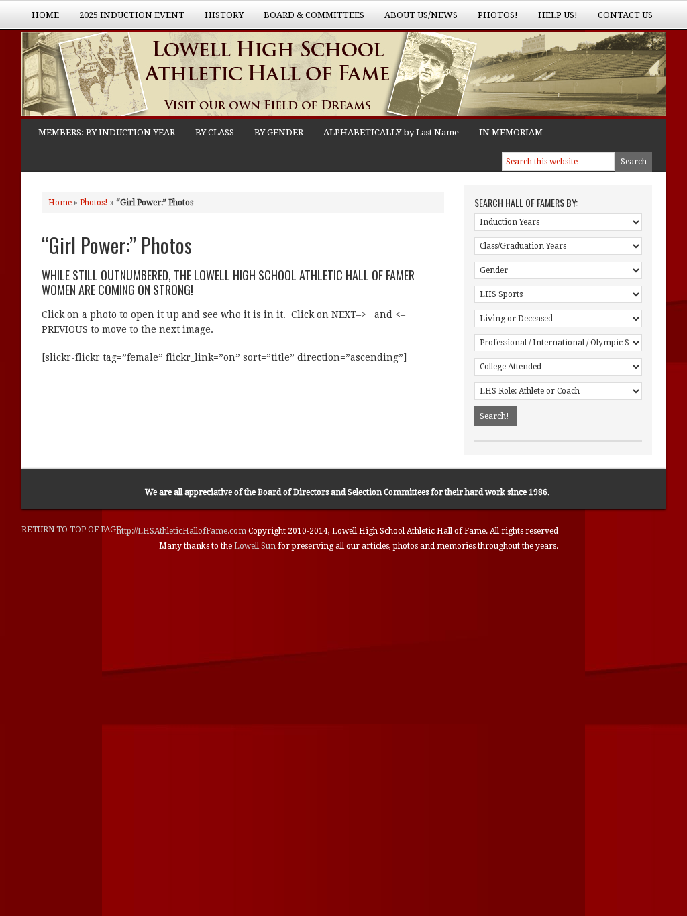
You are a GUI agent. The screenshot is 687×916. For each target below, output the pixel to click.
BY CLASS (214, 132)
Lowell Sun (256, 546)
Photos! (493, 19)
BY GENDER (278, 132)
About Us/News (416, 19)
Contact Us (625, 15)
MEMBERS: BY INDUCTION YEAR (106, 132)
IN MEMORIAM (511, 132)
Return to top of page (71, 529)
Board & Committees (309, 19)
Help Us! (553, 19)
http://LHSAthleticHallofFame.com (182, 531)
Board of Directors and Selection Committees (343, 492)
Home (45, 15)
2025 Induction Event (126, 19)
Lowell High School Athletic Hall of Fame (155, 75)
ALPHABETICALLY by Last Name (391, 132)
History (219, 19)
